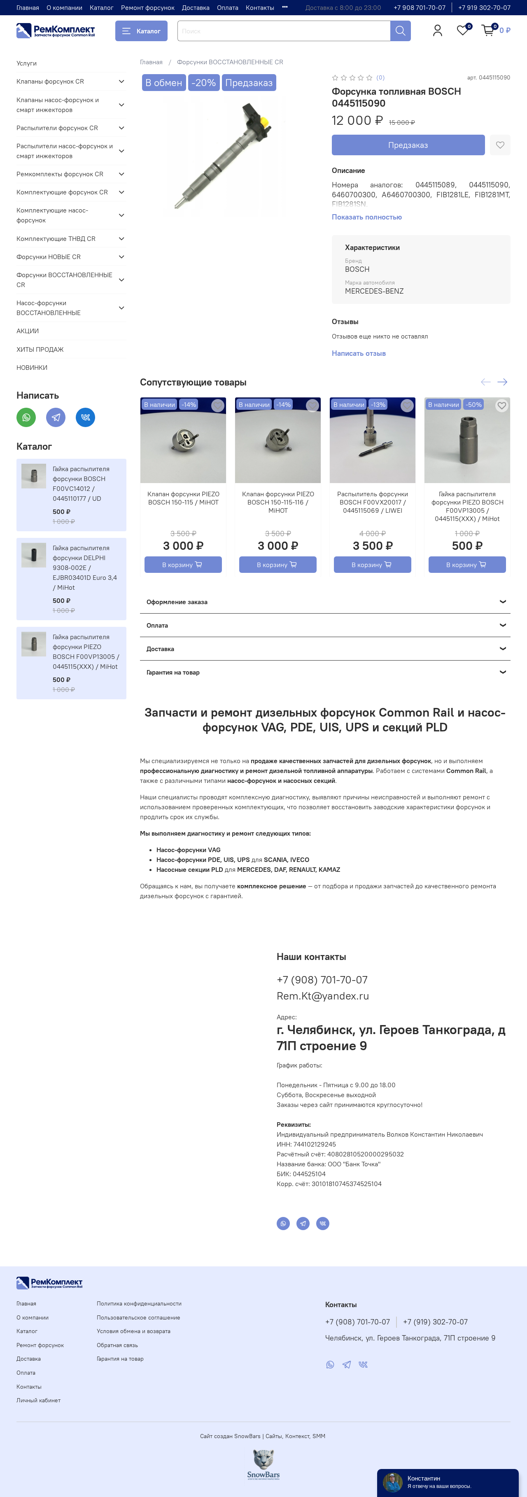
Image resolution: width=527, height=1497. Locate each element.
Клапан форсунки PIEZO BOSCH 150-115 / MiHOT (183, 498)
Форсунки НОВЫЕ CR (48, 256)
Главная (27, 7)
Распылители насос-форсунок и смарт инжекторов (64, 151)
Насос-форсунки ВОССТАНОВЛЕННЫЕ (48, 308)
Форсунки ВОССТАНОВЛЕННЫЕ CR (230, 62)
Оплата (227, 7)
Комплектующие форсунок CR (62, 192)
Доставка (196, 7)
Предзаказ (408, 145)
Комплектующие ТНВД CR (56, 238)
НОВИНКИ (31, 367)
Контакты (260, 7)
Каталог (102, 7)
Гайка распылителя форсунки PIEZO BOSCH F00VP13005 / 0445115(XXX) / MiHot (467, 506)
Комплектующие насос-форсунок (52, 215)
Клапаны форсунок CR (50, 81)
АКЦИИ (27, 331)
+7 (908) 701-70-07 (322, 979)
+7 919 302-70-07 (484, 7)
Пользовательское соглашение (138, 1317)
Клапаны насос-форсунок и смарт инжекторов (57, 105)
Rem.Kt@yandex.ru (323, 995)
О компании (64, 7)
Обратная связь (117, 1345)
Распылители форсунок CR (57, 128)
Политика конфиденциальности (139, 1303)
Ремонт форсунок (148, 7)
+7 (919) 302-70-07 (435, 1322)
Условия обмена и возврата (133, 1331)
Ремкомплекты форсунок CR (59, 174)
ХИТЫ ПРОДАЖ (40, 349)
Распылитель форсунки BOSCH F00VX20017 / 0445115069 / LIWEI (372, 502)
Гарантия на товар (120, 1358)
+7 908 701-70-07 (419, 7)
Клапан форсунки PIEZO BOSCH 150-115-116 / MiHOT (278, 502)
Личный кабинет (38, 1400)
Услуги (26, 63)
